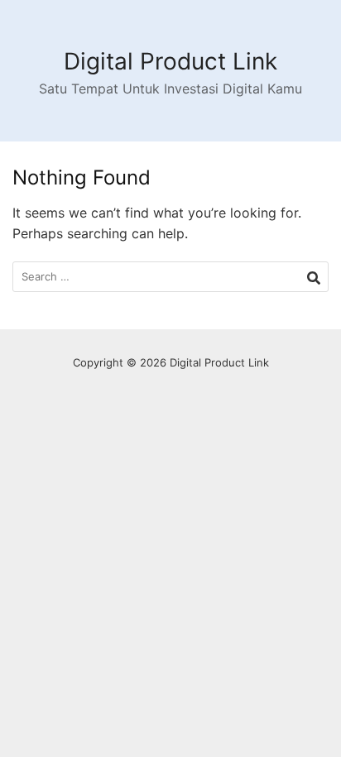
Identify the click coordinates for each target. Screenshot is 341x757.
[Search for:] (170, 276)
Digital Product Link (170, 61)
